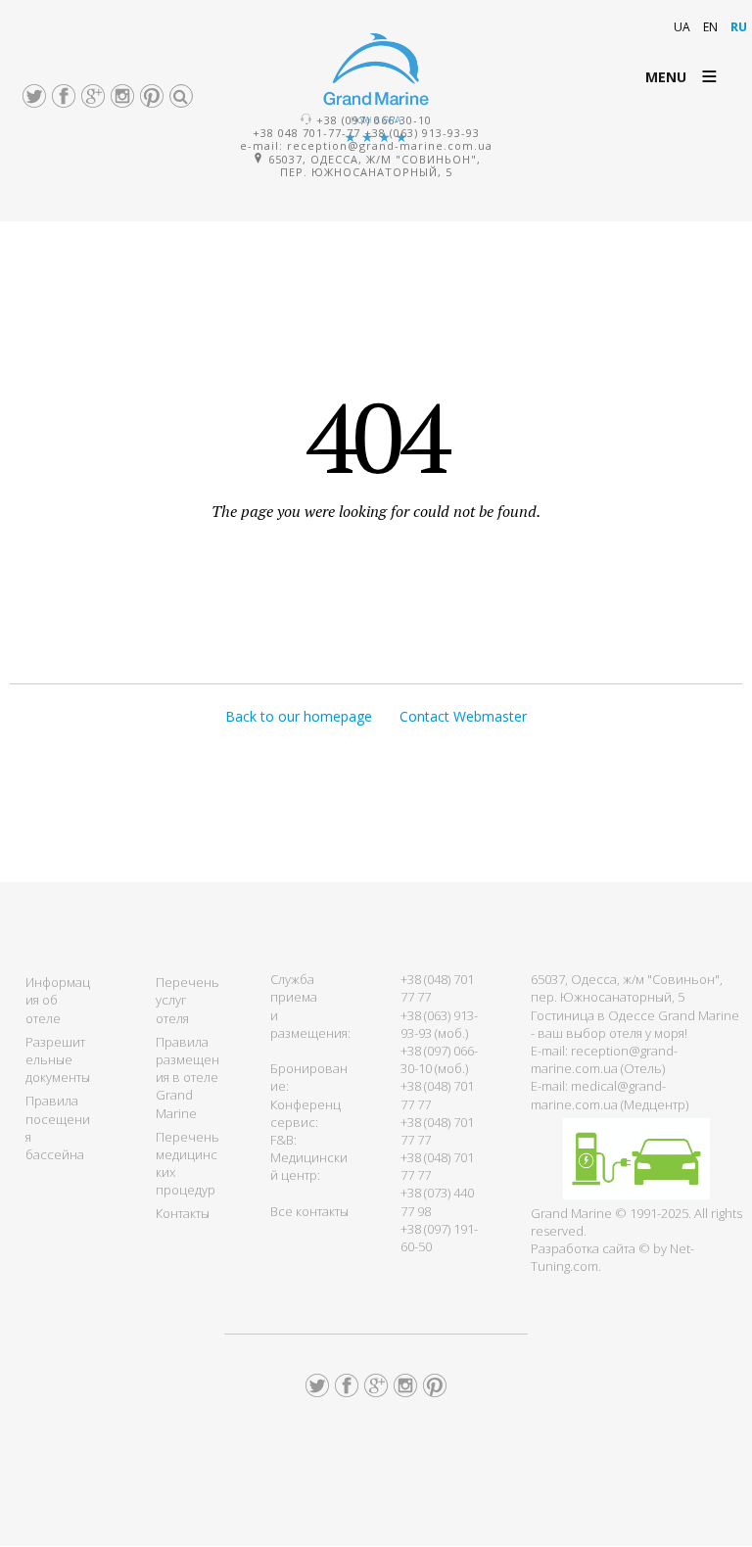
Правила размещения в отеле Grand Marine (187, 1077)
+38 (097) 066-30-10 (374, 120)
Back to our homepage (298, 716)
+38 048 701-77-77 (306, 132)
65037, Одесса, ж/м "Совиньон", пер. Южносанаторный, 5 (372, 165)
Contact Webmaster (463, 716)
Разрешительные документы (57, 1059)
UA (683, 27)
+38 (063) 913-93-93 (422, 132)
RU (738, 27)
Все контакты (309, 1211)
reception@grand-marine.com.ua (390, 145)
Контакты (183, 1213)
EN (712, 27)
